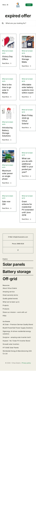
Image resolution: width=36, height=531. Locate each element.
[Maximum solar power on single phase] (8, 156)
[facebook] (18, 250)
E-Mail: (10, 237)
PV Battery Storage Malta (26, 59)
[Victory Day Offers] (8, 42)
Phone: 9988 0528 (18, 244)
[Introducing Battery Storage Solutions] (8, 113)
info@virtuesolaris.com (20, 237)
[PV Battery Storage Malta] (28, 42)
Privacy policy (26, 363)
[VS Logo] (18, 3)
